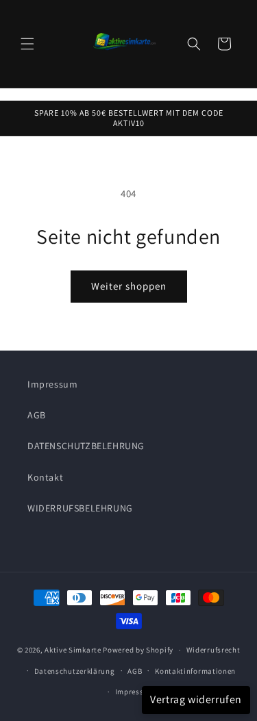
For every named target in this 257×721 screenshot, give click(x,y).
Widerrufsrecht (213, 650)
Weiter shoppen (129, 285)
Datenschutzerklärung (74, 671)
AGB (36, 415)
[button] (27, 44)
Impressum (52, 384)
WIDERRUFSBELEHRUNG (80, 508)
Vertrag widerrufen (196, 699)
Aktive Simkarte (73, 650)
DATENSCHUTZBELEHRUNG (86, 446)
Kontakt (45, 477)
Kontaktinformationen (195, 671)
